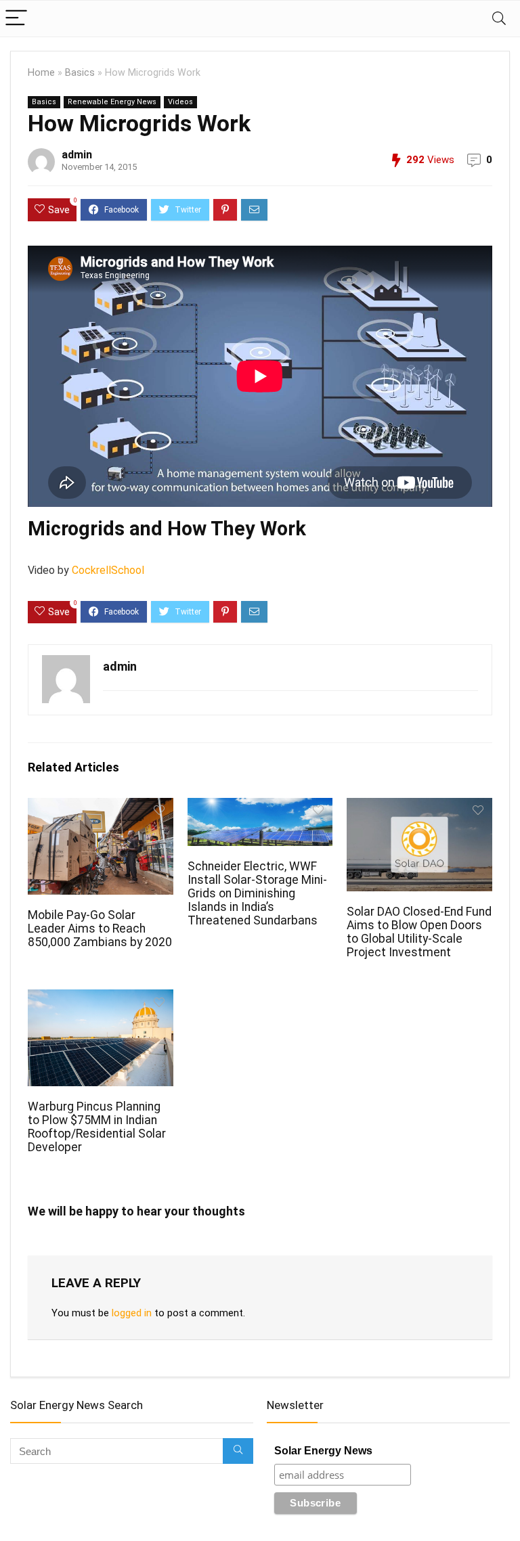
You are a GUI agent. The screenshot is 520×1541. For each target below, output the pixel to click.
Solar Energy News (323, 1450)
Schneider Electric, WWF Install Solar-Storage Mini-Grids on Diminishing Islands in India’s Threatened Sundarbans (257, 893)
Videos (180, 101)
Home (41, 73)
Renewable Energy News (112, 101)
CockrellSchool (108, 570)
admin (77, 154)
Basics (80, 73)
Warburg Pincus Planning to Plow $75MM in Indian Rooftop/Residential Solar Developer (97, 1127)
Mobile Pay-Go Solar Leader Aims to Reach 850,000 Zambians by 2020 (100, 928)
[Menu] (16, 19)
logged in (132, 1313)
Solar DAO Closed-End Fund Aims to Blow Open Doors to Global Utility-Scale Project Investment (419, 932)
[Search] (499, 19)
